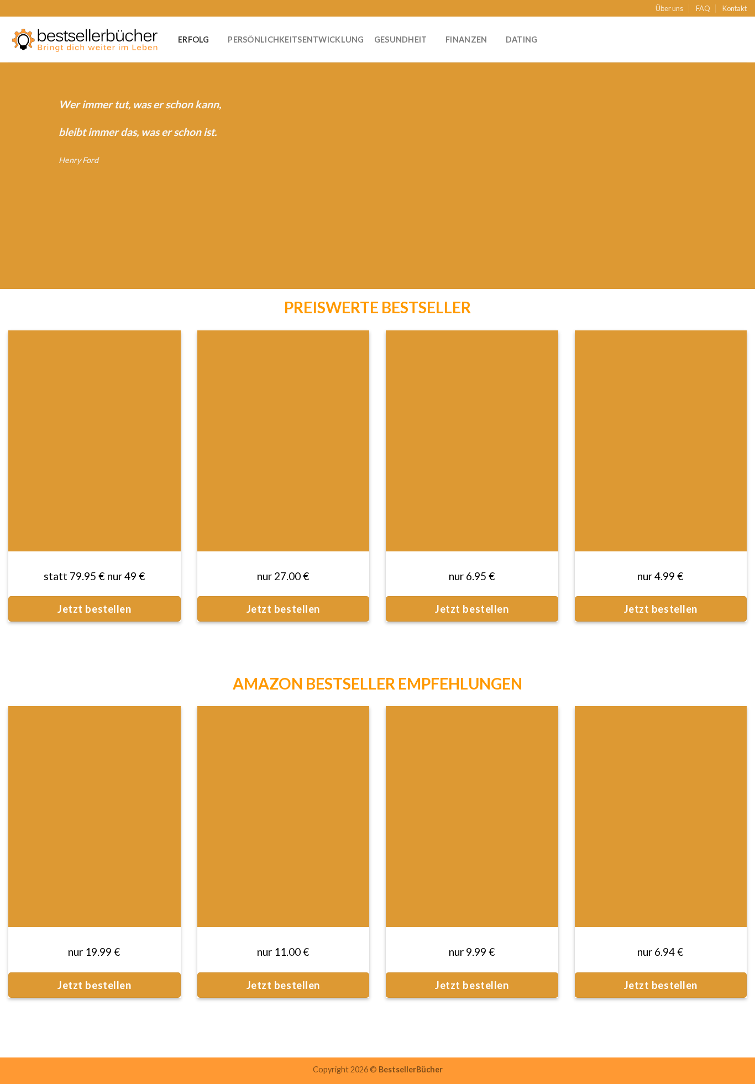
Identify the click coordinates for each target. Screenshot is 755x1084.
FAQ (703, 8)
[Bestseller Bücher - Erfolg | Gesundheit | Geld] (84, 40)
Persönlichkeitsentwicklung (296, 39)
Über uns (669, 8)
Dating (522, 39)
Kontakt (734, 8)
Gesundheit (400, 39)
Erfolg (193, 39)
